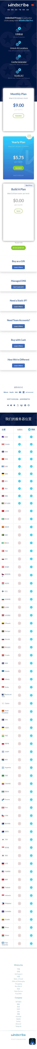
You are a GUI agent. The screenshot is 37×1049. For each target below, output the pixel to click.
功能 (8, 9)
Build (18, 211)
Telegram (18, 1026)
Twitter (18, 1021)
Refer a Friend (18, 979)
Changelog (18, 984)
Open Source (18, 991)
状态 (18, 989)
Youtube (18, 1016)
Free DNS (18, 993)
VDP (18, 1009)
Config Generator (19, 62)
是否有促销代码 (18, 248)
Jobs (18, 1011)
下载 (20, 9)
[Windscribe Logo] (18, 4)
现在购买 (18, 116)
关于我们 (18, 1002)
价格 (12, 9)
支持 (16, 9)
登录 (23, 9)
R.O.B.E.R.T (19, 75)
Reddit (18, 1019)
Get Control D (18, 287)
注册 (27, 9)
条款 (18, 1007)
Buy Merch (18, 986)
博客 (18, 1014)
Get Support (18, 974)
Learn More (18, 267)
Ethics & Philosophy (18, 981)
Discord (18, 1024)
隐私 (18, 1004)
